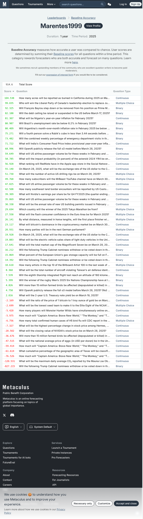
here (75, 62)
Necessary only (83, 503)
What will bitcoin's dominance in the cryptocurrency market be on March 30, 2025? (67, 224)
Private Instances (62, 452)
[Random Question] (109, 4)
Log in (123, 4)
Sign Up (135, 4)
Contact (7, 480)
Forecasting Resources (65, 475)
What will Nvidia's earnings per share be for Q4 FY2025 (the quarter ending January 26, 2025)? (75, 194)
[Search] (102, 4)
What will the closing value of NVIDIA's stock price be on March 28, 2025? (62, 330)
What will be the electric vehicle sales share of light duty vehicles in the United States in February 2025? (80, 239)
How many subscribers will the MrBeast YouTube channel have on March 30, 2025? (67, 178)
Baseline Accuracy (83, 18)
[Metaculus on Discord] (12, 415)
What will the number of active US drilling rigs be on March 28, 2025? (59, 173)
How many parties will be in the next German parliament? (52, 229)
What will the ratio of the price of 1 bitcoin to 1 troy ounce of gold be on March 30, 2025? (70, 300)
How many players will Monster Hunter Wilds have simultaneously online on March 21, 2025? (73, 310)
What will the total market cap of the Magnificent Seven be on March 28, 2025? (65, 244)
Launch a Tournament (64, 447)
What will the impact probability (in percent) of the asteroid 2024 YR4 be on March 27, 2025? (73, 158)
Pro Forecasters (61, 457)
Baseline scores (64, 54)
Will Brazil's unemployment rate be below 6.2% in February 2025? (57, 123)
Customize (104, 503)
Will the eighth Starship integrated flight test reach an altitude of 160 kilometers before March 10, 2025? (79, 275)
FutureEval (9, 462)
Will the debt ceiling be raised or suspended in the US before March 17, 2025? (64, 113)
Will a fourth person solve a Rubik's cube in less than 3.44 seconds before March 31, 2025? (72, 133)
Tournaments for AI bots (17, 457)
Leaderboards (56, 18)
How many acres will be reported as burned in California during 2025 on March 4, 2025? (70, 97)
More (50, 4)
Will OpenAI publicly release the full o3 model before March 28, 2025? (60, 148)
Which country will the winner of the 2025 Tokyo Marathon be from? (58, 209)
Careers (7, 484)
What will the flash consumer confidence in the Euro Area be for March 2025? (64, 214)
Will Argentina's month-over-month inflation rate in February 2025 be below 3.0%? (67, 128)
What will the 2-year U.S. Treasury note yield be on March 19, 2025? (58, 295)
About (6, 475)
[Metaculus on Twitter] (4, 415)
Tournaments (10, 452)
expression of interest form (59, 74)
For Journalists (60, 480)
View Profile (93, 25)
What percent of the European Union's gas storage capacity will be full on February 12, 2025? (73, 254)
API (54, 484)
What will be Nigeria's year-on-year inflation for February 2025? (56, 118)
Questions (9, 447)
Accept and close (126, 503)
